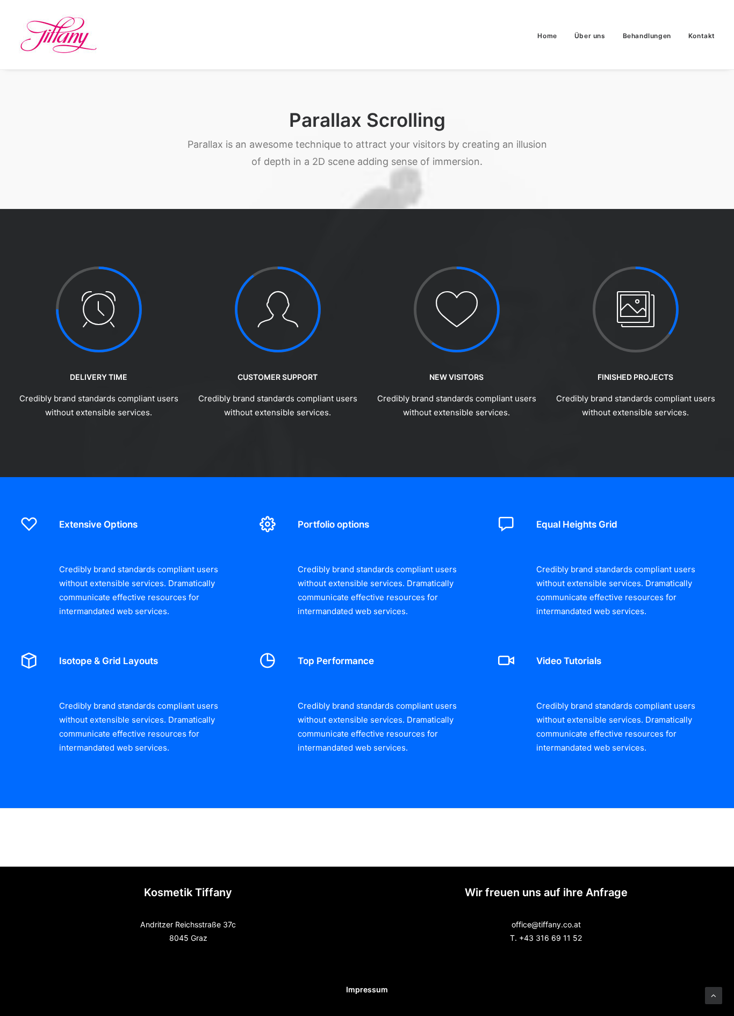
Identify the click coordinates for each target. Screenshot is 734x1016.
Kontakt (701, 36)
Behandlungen (647, 36)
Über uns (590, 36)
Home (547, 36)
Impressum (367, 989)
